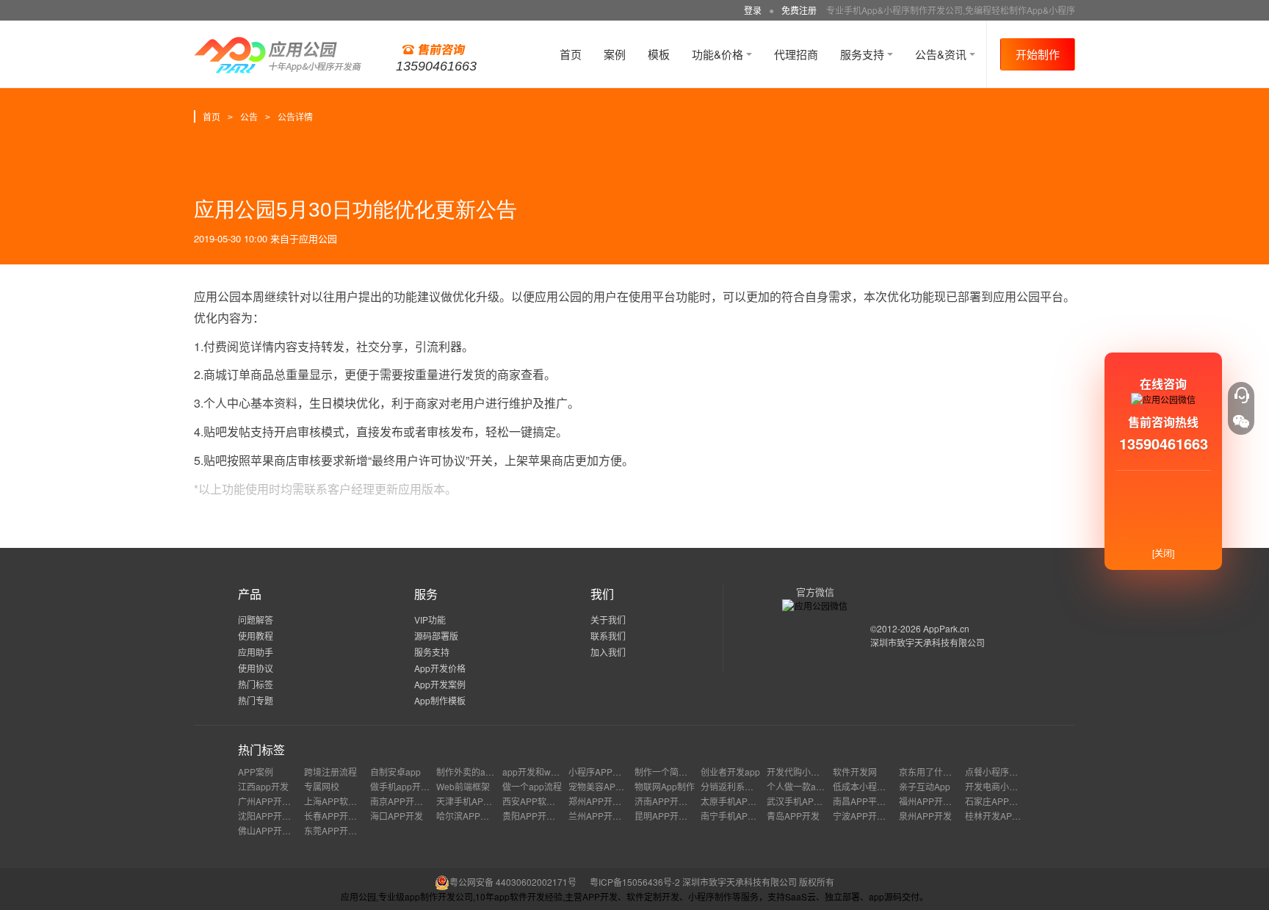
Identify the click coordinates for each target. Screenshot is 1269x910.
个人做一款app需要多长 (814, 786)
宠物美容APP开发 (603, 786)
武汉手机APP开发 (802, 801)
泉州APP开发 (925, 815)
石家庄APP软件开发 (1004, 801)
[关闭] (1163, 552)
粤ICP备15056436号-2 (635, 881)
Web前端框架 (463, 786)
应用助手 (255, 652)
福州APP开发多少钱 (938, 801)
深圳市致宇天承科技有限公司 (927, 642)
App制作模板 (440, 700)
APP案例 (255, 771)
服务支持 (863, 54)
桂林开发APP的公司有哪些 (1018, 815)
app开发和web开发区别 (549, 771)
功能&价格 (719, 54)
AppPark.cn (946, 628)
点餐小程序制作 (996, 771)
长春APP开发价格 (339, 815)
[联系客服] (1241, 395)
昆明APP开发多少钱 (674, 815)
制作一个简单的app (673, 771)
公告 (249, 116)
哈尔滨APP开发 (467, 815)
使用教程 (255, 635)
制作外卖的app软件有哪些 (488, 771)
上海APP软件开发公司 (348, 801)
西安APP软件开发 (537, 801)
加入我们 (608, 652)
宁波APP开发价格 (868, 815)
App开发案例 (440, 684)
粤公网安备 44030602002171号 (512, 881)
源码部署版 (436, 635)
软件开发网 (855, 771)
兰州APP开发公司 (603, 815)
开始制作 (1038, 54)
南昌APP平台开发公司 (877, 801)
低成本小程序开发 (868, 786)
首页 (571, 54)
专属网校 (321, 786)
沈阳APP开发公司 (273, 815)
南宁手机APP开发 (736, 815)
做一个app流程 (532, 786)
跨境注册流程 (330, 771)
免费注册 (799, 10)
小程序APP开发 (599, 771)
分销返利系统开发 (736, 786)
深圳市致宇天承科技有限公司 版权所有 (758, 881)
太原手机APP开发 (736, 801)
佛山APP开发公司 (273, 830)
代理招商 (796, 54)
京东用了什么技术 (934, 771)
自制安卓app (395, 771)
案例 (615, 54)
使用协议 (255, 668)
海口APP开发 (396, 815)
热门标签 (255, 684)
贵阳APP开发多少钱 (542, 815)
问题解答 (255, 619)
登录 (753, 10)
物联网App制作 (664, 786)
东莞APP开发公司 (339, 830)
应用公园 (318, 238)
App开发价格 (440, 668)
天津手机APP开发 (471, 801)
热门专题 (255, 700)
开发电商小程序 (996, 786)
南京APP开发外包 (405, 801)
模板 (659, 54)
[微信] (1241, 421)
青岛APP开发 (793, 815)
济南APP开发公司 (669, 801)
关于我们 (608, 619)
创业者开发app (730, 771)
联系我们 (608, 635)
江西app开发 (263, 786)
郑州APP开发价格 (603, 801)
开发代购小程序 (797, 771)
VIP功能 (430, 619)
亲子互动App (924, 786)
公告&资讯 (942, 54)
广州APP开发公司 (273, 801)
